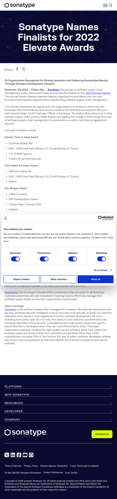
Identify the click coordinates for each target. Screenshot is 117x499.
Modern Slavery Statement (54, 466)
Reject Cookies (21, 279)
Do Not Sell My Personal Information (23, 473)
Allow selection (58, 279)
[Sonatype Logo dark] (20, 7)
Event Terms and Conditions (84, 466)
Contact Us (102, 434)
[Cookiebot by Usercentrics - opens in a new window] (100, 218)
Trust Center (71, 473)
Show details (101, 270)
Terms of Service (13, 466)
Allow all (95, 279)
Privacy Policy (31, 466)
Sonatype (53, 89)
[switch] (44, 258)
